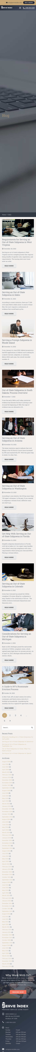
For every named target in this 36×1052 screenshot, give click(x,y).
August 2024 (6, 819)
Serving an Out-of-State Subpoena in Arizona (13, 439)
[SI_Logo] (18, 1006)
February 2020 (7, 958)
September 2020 (7, 943)
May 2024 (5, 827)
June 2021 (5, 919)
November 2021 (7, 906)
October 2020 (6, 940)
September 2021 (7, 911)
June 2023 (5, 856)
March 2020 (6, 956)
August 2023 (6, 851)
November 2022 (7, 874)
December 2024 (7, 809)
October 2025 (6, 785)
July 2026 (5, 764)
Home (4, 215)
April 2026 (5, 769)
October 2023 (6, 845)
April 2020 (5, 953)
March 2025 (6, 804)
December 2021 (7, 903)
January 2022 (6, 901)
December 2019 (7, 961)
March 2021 (6, 927)
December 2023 (7, 840)
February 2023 (7, 866)
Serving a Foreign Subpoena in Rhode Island (17, 341)
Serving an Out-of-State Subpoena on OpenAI (16, 753)
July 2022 (5, 885)
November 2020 (7, 937)
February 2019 (6, 966)
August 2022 (6, 882)
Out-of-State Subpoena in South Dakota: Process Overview (17, 391)
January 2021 (6, 932)
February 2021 (6, 929)
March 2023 (6, 864)
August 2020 (6, 945)
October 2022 (6, 877)
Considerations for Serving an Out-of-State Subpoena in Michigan (16, 636)
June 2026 (5, 767)
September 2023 (7, 848)
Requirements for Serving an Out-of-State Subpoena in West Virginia (17, 242)
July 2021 (5, 916)
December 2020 (7, 935)
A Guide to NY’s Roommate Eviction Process (15, 688)
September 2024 (7, 817)
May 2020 (5, 950)
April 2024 (5, 830)
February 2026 (7, 775)
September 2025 (7, 788)
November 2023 (7, 843)
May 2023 (5, 859)
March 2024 (6, 832)
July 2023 (5, 853)
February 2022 (7, 898)
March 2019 (6, 964)
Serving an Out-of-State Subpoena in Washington (14, 487)
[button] (20, 8)
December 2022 (7, 872)
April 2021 (5, 924)
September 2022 (7, 880)
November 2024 (7, 811)
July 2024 (5, 822)
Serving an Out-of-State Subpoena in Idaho (13, 293)
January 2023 (6, 869)
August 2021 (6, 914)
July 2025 (5, 793)
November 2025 (7, 783)
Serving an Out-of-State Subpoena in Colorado (13, 585)
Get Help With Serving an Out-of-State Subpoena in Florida (16, 535)
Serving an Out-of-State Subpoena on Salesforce (17, 741)
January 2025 (6, 806)
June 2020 (5, 948)
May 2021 (5, 922)
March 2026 (6, 772)
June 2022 (5, 887)
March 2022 (6, 895)
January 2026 (6, 777)
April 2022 (5, 893)
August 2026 (6, 761)
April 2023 (5, 861)
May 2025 (5, 798)
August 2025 (6, 790)
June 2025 (5, 796)
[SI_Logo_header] (6, 7)
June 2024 (5, 824)
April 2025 (5, 801)
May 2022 (5, 890)
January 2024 (6, 838)
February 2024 (7, 835)
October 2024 (6, 814)
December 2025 (7, 780)
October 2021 (6, 908)
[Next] (10, 720)
